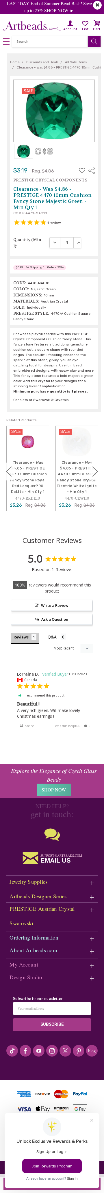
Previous (9, 471)
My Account (24, 964)
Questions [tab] (57, 637)
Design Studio (26, 977)
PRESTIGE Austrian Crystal (42, 908)
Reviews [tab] (21, 637)
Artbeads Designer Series (38, 896)
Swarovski (21, 923)
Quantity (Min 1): (27, 243)
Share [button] (29, 726)
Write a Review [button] (54, 605)
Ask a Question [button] (54, 619)
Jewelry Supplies (28, 881)
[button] (87, 726)
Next (95, 471)
